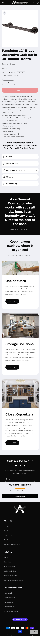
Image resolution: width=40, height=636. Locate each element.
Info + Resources (9, 566)
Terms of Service (9, 597)
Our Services (8, 531)
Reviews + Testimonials (12, 544)
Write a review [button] (20, 496)
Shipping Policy (9, 606)
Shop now (12, 301)
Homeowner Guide (10, 575)
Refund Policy (8, 593)
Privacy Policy (8, 602)
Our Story (7, 526)
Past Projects (8, 540)
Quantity (4, 79)
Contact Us (8, 535)
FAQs (6, 557)
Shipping (4, 75)
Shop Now (7, 562)
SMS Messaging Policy (11, 611)
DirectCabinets (16, 635)
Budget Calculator (10, 571)
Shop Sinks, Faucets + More (13, 580)
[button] (2, 2)
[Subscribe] (34, 479)
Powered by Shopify (27, 635)
